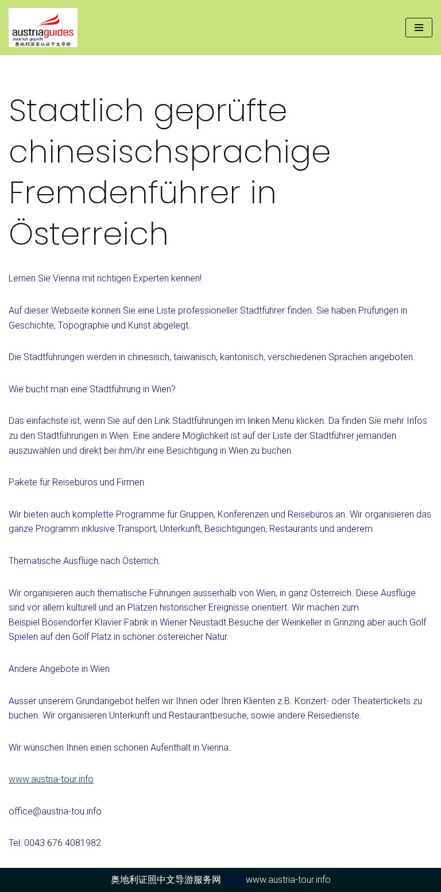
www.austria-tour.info (51, 779)
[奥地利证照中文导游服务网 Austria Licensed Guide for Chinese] (46, 27)
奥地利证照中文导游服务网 (166, 879)
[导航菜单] (418, 27)
